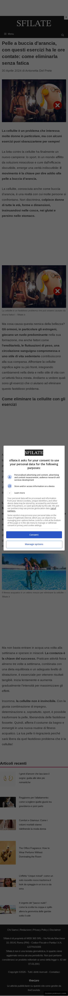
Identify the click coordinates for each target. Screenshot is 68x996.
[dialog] (34, 498)
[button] (34, 493)
